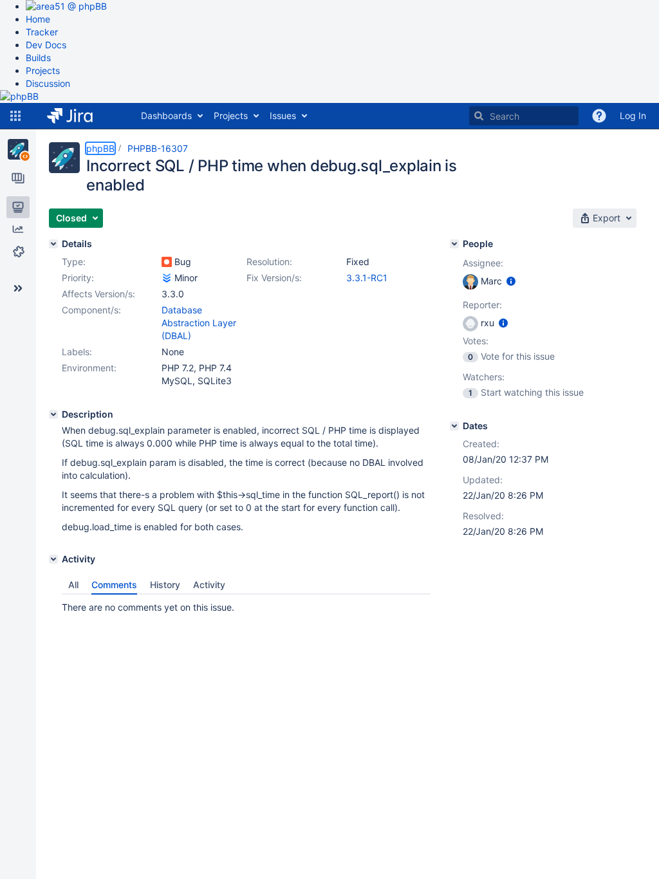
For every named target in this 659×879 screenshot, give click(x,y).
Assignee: (483, 262)
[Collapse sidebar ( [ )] (18, 288)
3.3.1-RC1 (366, 277)
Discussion (48, 83)
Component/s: (91, 309)
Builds (38, 57)
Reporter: (482, 304)
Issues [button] (283, 115)
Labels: (77, 351)
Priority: (78, 277)
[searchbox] (524, 115)
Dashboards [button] (166, 115)
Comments (114, 584)
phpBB (100, 148)
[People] (454, 243)
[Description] (53, 414)
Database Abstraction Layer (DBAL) (199, 322)
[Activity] (53, 559)
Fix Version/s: (274, 277)
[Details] (53, 243)
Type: (74, 261)
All (73, 584)
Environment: (89, 367)
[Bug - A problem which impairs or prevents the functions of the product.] (167, 262)
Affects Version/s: (98, 293)
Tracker (42, 31)
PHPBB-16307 (157, 148)
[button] (15, 116)
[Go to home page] (79, 116)
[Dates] (454, 425)
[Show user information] (511, 280)
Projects (43, 70)
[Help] (599, 116)
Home (38, 19)
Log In (633, 115)
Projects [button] (231, 115)
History (165, 584)
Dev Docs (46, 44)
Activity (209, 584)
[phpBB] (18, 149)
